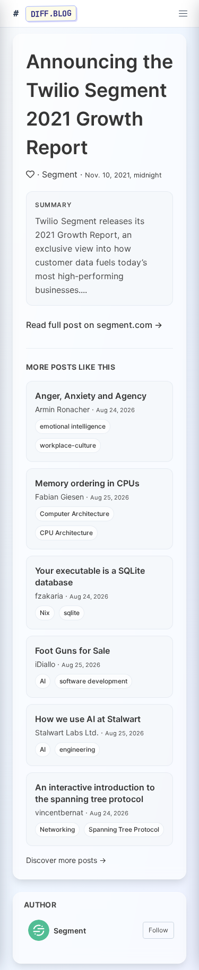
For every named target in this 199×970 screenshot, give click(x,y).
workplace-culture (68, 445)
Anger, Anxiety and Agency (90, 395)
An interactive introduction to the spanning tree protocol (95, 793)
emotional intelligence (73, 426)
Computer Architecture (74, 514)
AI (43, 681)
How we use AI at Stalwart (88, 719)
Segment (59, 174)
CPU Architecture (66, 533)
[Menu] (183, 13)
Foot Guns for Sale (72, 650)
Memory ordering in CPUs (87, 483)
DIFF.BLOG (51, 13)
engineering (77, 749)
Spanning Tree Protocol (124, 829)
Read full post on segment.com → (94, 324)
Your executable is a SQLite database (90, 576)
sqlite (72, 613)
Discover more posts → (66, 860)
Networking (57, 829)
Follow (158, 930)
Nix (45, 613)
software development (93, 681)
